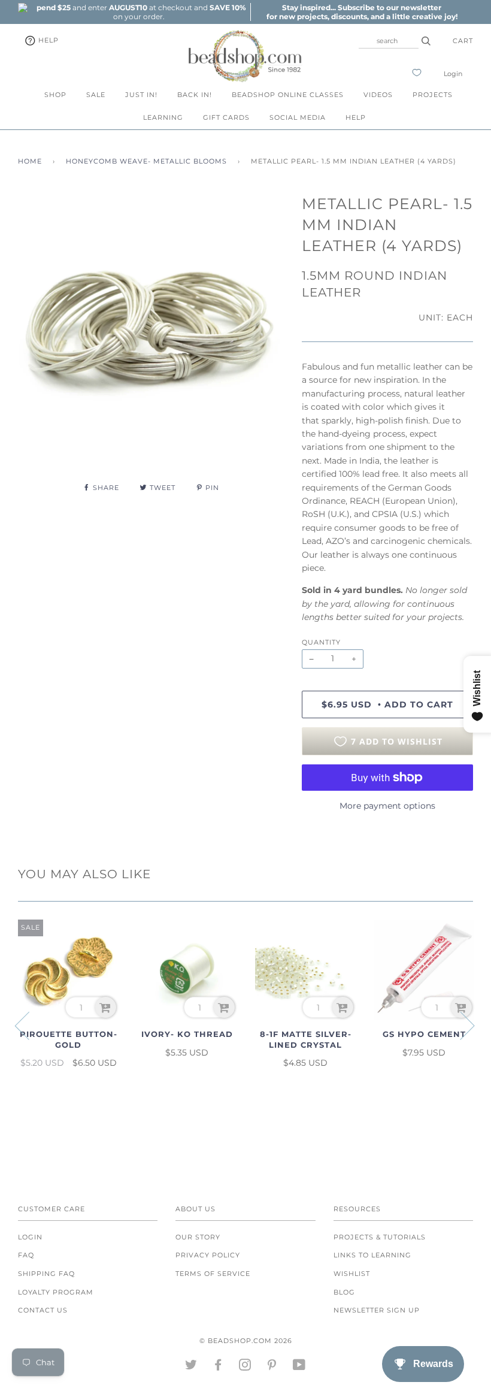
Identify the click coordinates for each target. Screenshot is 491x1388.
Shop (55, 94)
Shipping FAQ (46, 1273)
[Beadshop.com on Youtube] (299, 1367)
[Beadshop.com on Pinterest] (272, 1367)
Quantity (321, 642)
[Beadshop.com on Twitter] (191, 1367)
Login (453, 73)
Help (47, 40)
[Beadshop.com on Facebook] (218, 1367)
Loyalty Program (55, 1292)
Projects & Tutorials (380, 1237)
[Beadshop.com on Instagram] (245, 1367)
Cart (463, 41)
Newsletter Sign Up (377, 1310)
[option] (139, 12)
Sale (95, 94)
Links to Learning (372, 1255)
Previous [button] (29, 1025)
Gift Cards (226, 117)
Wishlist (352, 1273)
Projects (433, 94)
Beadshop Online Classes (288, 94)
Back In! (194, 94)
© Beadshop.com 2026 (245, 1340)
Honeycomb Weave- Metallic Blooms (146, 161)
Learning (163, 117)
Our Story (197, 1237)
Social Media (297, 117)
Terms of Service (212, 1273)
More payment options (387, 805)
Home (30, 161)
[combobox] (389, 41)
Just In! (141, 94)
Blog (344, 1292)
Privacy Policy (207, 1255)
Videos (378, 94)
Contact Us (43, 1310)
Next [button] (460, 1025)
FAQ (26, 1255)
